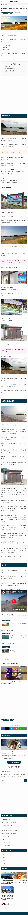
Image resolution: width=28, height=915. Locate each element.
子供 (4, 863)
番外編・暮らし (6, 845)
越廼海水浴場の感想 (9, 71)
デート (4, 854)
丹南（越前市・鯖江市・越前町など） (10, 830)
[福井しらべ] (14, 1)
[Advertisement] (14, 94)
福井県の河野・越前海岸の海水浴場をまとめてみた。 (18, 624)
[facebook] (9, 767)
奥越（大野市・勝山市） (8, 828)
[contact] (19, 767)
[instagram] (14, 767)
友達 (4, 721)
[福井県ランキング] (5, 904)
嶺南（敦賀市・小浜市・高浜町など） (10, 833)
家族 (7, 721)
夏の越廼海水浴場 (11, 68)
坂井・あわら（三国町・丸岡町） (10, 822)
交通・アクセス (6, 842)
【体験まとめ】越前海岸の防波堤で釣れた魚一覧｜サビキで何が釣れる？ (18, 637)
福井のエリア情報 (7, 819)
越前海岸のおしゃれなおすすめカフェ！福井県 (18, 651)
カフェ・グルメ (6, 836)
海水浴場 (11, 721)
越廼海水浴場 (7, 66)
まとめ (6, 73)
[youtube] (16, 767)
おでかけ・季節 (5, 12)
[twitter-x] (12, 767)
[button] (3, 728)
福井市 (11, 12)
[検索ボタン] (26, 1)
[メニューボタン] (1, 1)
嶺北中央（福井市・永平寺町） (9, 825)
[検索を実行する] (25, 780)
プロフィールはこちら (14, 762)
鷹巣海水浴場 (16, 384)
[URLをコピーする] (25, 728)
